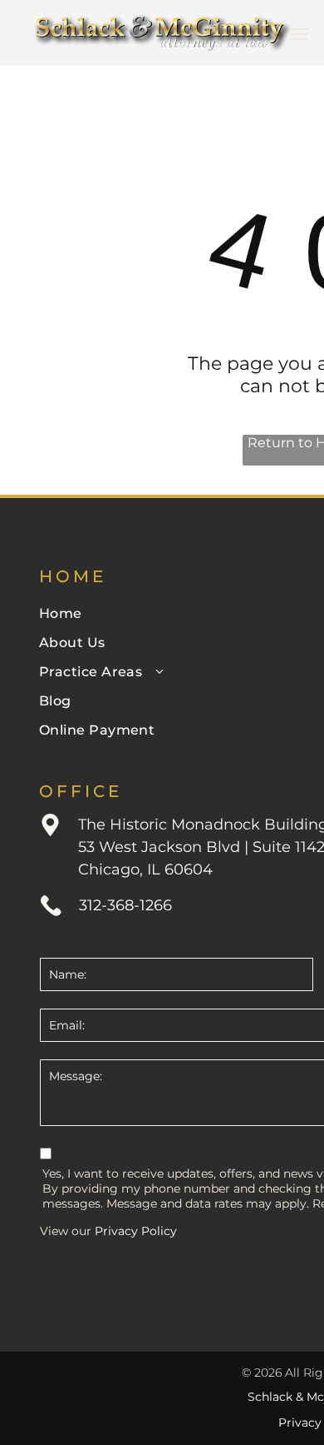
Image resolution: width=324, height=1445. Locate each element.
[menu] (299, 34)
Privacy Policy (136, 1230)
